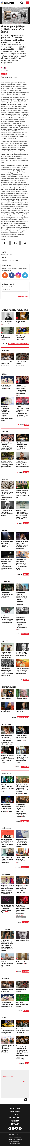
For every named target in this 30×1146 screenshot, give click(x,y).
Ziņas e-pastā (15, 1118)
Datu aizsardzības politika (15, 1139)
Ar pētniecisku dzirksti (21, 322)
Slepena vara (20, 711)
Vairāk (5, 344)
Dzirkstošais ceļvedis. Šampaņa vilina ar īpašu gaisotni (7, 964)
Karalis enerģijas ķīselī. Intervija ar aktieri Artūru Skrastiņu (22, 738)
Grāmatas (6, 828)
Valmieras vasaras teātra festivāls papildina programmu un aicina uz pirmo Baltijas (7, 565)
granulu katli (7, 1091)
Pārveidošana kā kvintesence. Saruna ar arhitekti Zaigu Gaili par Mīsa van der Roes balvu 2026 (7, 740)
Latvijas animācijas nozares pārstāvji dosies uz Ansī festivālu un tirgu (22, 671)
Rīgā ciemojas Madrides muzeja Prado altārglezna (7, 945)
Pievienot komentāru (9, 77)
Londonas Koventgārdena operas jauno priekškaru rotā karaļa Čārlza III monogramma (21, 390)
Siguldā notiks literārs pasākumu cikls (7, 595)
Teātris (5, 530)
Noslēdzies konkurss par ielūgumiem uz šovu (22, 910)
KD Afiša (4, 74)
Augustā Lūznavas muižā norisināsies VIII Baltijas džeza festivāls (7, 464)
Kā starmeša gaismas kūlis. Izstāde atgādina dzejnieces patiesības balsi (22, 622)
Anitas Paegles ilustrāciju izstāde (7, 1004)
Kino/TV (5, 641)
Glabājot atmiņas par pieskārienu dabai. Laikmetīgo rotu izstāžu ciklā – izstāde (22, 515)
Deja (4, 1018)
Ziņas (4, 374)
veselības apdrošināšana (13, 1085)
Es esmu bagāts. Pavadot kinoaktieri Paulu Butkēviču (22, 653)
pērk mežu (14, 1077)
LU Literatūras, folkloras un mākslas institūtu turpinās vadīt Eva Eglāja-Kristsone (7, 619)
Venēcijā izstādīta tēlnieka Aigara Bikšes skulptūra (22, 494)
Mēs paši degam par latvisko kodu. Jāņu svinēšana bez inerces (22, 1031)
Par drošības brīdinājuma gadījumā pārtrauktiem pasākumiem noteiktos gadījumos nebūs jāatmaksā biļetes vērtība (7, 413)
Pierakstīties (23, 296)
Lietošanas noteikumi (15, 1137)
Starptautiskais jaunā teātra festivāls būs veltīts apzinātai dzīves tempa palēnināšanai (21, 565)
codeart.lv (17, 1141)
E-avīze (15, 1115)
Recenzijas (6, 774)
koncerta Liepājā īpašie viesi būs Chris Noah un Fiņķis (21, 446)
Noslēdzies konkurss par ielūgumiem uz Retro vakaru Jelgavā (22, 888)
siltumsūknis (20, 1092)
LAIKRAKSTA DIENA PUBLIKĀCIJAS (15, 310)
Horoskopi (15, 1112)
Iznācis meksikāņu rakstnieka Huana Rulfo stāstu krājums (7, 843)
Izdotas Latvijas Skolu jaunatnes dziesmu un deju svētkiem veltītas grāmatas (22, 843)
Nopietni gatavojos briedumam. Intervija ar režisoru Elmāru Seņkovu (7, 759)
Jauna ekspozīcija (7, 363)
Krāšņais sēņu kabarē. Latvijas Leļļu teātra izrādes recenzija (7, 788)
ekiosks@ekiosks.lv (15, 1143)
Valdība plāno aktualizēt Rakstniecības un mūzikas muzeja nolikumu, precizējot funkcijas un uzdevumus (22, 598)
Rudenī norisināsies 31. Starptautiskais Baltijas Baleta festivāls (7, 1031)
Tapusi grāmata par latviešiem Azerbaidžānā (22, 860)
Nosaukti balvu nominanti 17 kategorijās (7, 544)
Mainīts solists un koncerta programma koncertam (7, 446)
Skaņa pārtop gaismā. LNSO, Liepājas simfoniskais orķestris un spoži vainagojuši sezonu (22, 810)
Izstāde (22, 940)
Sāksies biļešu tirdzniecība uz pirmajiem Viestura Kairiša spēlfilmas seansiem (7, 672)
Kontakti (15, 1124)
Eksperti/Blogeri (9, 687)
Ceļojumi (6, 929)
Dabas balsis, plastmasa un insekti (20, 337)
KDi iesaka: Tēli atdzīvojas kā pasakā (6, 386)
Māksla (5, 479)
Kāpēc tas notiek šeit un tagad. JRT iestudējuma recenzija (22, 789)
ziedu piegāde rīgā (8, 1076)
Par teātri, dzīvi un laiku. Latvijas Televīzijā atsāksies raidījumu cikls (22, 545)
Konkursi (6, 874)
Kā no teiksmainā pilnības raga (6, 322)
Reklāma (15, 1121)
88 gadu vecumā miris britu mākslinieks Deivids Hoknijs (7, 513)
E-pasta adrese (6, 290)
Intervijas (6, 724)
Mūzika (5, 432)
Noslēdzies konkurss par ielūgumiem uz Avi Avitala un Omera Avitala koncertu (7, 889)
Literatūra (7, 582)
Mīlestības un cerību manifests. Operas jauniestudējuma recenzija (7, 808)
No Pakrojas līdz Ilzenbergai (22, 962)
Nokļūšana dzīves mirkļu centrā (7, 337)
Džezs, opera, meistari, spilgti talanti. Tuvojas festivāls (22, 464)
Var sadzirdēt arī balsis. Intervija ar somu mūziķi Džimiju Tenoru (22, 759)
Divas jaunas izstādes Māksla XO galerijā (22, 1004)
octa (23, 1082)
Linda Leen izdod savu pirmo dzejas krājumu (7, 860)
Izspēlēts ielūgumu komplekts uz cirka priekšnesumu (7, 908)
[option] (15, 15)
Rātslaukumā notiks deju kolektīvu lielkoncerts (7, 1048)
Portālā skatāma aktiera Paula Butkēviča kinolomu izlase (6, 654)
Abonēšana (15, 1109)
